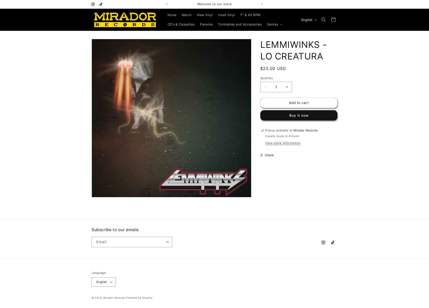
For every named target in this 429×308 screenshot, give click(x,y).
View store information (283, 143)
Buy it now (299, 115)
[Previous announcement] (167, 4)
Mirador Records (114, 297)
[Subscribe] (167, 242)
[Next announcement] (262, 4)
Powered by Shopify (139, 297)
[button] (274, 24)
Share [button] (269, 155)
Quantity (266, 78)
